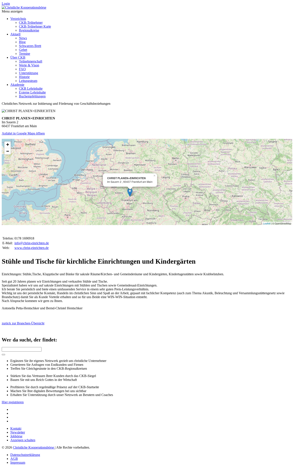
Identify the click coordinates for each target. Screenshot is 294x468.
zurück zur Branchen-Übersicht (23, 323)
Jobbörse (16, 436)
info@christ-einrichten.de (31, 243)
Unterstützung (28, 73)
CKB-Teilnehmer (31, 22)
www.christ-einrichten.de (31, 248)
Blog (22, 42)
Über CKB (17, 57)
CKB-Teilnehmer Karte (35, 26)
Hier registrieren (13, 402)
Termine (24, 53)
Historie (24, 77)
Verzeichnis (18, 18)
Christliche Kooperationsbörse (34, 447)
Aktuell (15, 34)
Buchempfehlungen (32, 96)
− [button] (7, 151)
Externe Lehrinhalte (32, 92)
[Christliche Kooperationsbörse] (24, 7)
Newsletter (17, 432)
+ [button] (7, 144)
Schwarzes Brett (30, 46)
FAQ (22, 69)
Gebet (23, 50)
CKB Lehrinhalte (31, 88)
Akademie (17, 84)
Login (6, 3)
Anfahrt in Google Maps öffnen (23, 133)
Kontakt (15, 428)
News (23, 38)
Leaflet (266, 223)
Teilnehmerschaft (30, 61)
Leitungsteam (28, 81)
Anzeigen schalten (22, 440)
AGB (14, 458)
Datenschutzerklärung (25, 455)
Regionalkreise (29, 30)
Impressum (17, 462)
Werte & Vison (29, 65)
